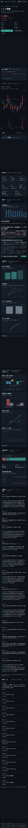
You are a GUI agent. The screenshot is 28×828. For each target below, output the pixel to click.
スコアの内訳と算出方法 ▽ (7, 78)
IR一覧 (3, 33)
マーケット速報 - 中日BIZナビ (8, 708)
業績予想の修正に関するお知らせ (12, 543)
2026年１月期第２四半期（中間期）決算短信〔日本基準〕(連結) (14, 573)
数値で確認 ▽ (5, 336)
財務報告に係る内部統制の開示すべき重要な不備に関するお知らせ (13, 520)
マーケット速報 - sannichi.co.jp (9, 748)
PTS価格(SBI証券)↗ (18, 30)
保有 (15, 1)
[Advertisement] (14, 51)
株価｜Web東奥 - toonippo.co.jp (9, 741)
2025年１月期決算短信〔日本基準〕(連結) (11, 661)
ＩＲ (11, 1)
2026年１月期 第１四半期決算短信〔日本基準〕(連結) (14, 606)
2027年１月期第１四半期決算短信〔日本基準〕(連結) (14, 497)
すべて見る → (18, 490)
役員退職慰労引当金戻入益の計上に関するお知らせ (13, 623)
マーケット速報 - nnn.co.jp (8, 694)
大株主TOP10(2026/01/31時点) (14, 256)
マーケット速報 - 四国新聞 (8, 775)
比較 (8, 1)
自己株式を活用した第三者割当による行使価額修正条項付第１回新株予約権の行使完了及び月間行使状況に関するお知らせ (13, 645)
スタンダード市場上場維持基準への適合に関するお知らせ (13, 630)
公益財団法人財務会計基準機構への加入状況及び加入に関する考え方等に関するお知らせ (13, 513)
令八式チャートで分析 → (7, 30)
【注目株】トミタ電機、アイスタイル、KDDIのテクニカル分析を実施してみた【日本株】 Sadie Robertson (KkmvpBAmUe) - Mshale (14, 686)
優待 (13, 1)
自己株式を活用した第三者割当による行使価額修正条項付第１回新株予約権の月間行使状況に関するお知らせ (13, 653)
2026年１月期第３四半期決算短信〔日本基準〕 (12, 556)
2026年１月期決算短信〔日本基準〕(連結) (11, 527)
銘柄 (6, 1)
